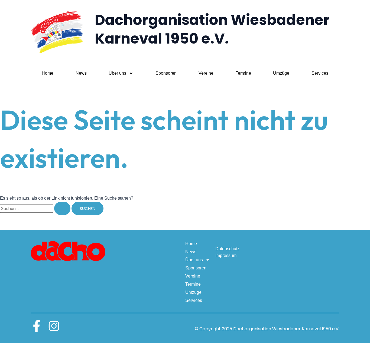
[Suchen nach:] (36, 208)
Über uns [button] (117, 73)
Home (47, 73)
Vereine (206, 73)
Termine (243, 73)
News (81, 73)
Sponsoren (166, 73)
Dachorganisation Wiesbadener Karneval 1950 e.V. (212, 29)
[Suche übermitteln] (62, 208)
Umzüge (281, 73)
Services (319, 73)
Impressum (225, 255)
